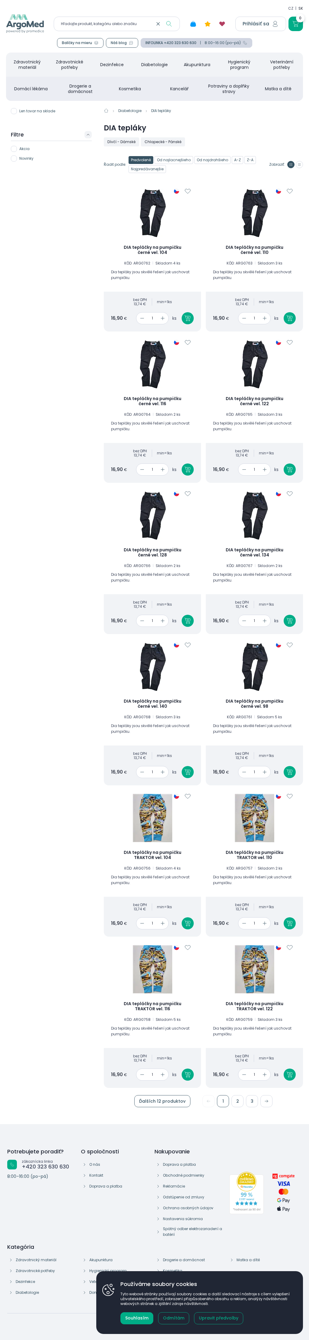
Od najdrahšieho (212, 159)
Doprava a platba (105, 1186)
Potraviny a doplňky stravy (228, 89)
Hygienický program (239, 64)
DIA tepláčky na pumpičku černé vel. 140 (152, 704)
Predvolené (141, 159)
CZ (290, 8)
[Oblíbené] (222, 23)
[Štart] (106, 110)
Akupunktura (197, 65)
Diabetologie (154, 65)
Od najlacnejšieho (174, 159)
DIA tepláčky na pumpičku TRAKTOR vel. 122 (254, 1006)
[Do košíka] (188, 318)
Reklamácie (174, 1186)
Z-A (250, 159)
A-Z (237, 159)
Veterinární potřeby (281, 64)
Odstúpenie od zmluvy (183, 1197)
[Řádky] (299, 164)
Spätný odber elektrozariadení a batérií (192, 1231)
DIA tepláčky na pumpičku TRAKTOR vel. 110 (254, 855)
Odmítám (173, 1318)
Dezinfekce (112, 65)
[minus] (141, 318)
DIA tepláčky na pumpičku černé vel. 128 (152, 552)
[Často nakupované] (207, 23)
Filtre (17, 134)
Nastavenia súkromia (183, 1218)
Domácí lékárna (31, 89)
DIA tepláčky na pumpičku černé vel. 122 (254, 401)
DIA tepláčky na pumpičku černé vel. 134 (254, 552)
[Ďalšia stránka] (266, 1101)
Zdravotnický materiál (27, 64)
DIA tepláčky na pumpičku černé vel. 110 (254, 250)
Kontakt (96, 1175)
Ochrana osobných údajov (188, 1207)
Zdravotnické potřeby (69, 64)
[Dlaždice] (291, 164)
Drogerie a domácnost (80, 89)
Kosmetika (130, 89)
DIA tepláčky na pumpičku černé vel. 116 (152, 401)
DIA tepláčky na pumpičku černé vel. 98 (254, 704)
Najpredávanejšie (147, 169)
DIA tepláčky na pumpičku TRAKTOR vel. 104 (152, 855)
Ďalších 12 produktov (162, 1101)
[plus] (163, 318)
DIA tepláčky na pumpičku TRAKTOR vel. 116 (152, 1006)
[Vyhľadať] (169, 24)
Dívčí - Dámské (121, 141)
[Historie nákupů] (193, 23)
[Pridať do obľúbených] (188, 191)
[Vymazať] (158, 24)
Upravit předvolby (218, 1318)
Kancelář (179, 89)
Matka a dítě (278, 89)
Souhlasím (136, 1318)
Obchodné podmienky (183, 1175)
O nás (94, 1164)
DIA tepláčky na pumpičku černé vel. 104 (152, 250)
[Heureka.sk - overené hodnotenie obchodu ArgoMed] (246, 1193)
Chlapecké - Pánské (163, 141)
